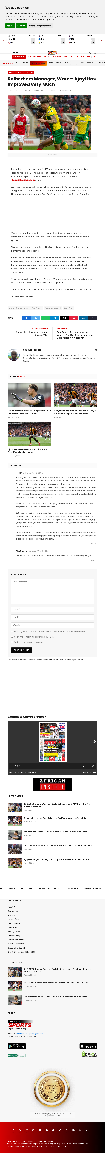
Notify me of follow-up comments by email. (34, 637)
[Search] (90, 53)
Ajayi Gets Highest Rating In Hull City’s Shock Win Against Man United (75, 412)
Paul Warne (37, 308)
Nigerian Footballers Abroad (21, 72)
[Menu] (14, 53)
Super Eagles (34, 56)
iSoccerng (74, 888)
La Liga (96, 56)
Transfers (44, 888)
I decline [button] (21, 26)
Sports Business (92, 888)
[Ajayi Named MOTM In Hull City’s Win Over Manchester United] (29, 434)
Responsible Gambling (17, 948)
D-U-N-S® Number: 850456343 (21, 952)
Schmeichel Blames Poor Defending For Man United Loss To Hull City (56, 818)
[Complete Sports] (52, 52)
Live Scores (18, 57)
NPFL (66, 56)
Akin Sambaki (22, 551)
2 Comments (52, 90)
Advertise (12, 915)
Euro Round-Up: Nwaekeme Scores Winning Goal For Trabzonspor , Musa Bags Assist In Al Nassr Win (75, 335)
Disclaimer (12, 927)
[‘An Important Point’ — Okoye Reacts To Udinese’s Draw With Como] (29, 395)
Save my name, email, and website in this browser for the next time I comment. (50, 631)
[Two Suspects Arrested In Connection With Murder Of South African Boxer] (15, 849)
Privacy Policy (14, 931)
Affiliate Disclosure (16, 944)
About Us (12, 907)
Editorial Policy (14, 935)
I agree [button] (10, 26)
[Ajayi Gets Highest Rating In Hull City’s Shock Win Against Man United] (75, 395)
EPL (88, 56)
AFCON (74, 56)
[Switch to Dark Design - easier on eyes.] (94, 53)
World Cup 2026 (52, 56)
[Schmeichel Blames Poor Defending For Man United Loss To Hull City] (15, 821)
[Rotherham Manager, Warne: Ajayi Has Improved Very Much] (49, 149)
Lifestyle (59, 888)
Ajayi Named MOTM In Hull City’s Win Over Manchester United (28, 451)
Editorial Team (14, 923)
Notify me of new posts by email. (29, 642)
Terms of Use (14, 919)
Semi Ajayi (68, 308)
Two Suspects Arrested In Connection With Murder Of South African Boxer (58, 845)
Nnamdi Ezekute (32, 350)
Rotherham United (53, 308)
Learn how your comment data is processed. (63, 659)
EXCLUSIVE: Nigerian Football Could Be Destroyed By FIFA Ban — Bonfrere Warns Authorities (58, 805)
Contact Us (13, 911)
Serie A (90, 63)
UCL (82, 56)
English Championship (18, 308)
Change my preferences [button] (40, 26)
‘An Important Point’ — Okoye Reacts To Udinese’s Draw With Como (29, 412)
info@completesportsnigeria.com (29, 1034)
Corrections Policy (16, 939)
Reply (93, 544)
